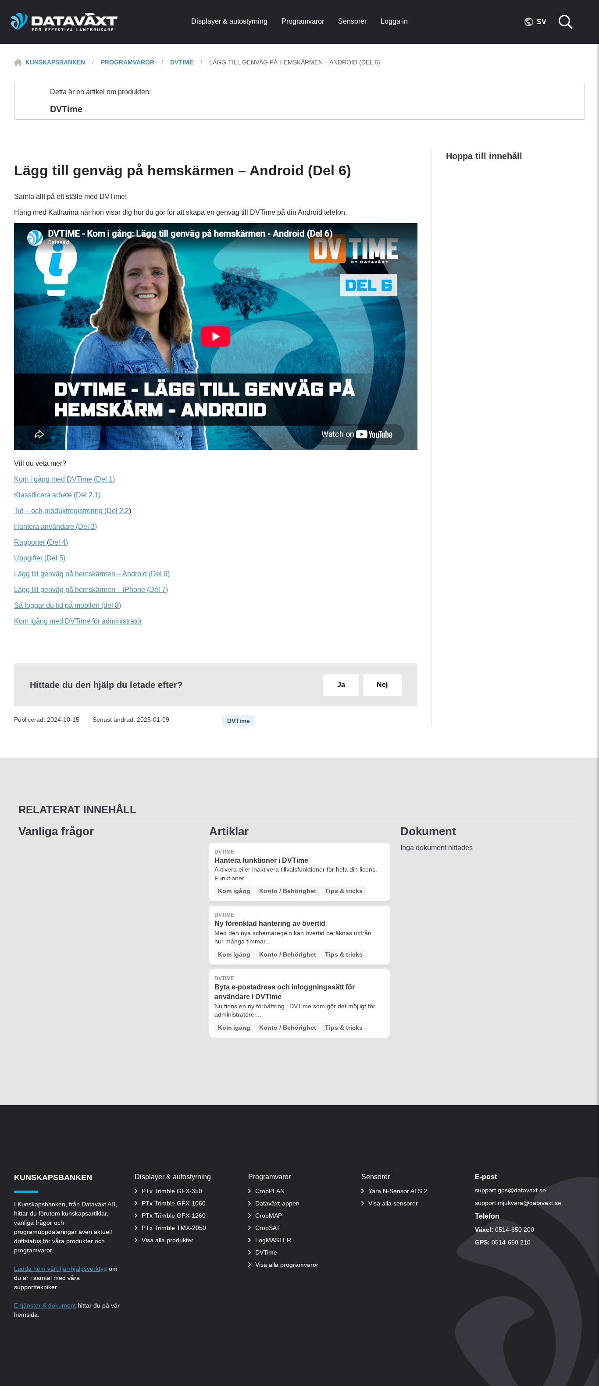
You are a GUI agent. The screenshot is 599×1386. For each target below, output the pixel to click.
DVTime (181, 62)
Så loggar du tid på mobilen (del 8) (67, 605)
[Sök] (571, 22)
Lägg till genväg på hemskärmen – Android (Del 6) (92, 574)
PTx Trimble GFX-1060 (174, 1203)
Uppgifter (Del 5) (39, 558)
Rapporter (30, 542)
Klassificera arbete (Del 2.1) (57, 495)
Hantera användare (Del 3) (55, 526)
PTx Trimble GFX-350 (172, 1191)
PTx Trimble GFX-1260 (174, 1215)
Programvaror (127, 62)
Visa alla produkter (167, 1240)
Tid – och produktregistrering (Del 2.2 (71, 510)
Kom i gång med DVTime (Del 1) (64, 479)
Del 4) (58, 542)
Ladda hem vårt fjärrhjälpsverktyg (60, 1268)
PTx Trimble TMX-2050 (174, 1227)
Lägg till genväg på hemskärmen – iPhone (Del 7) (91, 589)
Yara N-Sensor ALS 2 (397, 1191)
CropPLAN (270, 1191)
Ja (341, 684)
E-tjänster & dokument (45, 1305)
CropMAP (268, 1215)
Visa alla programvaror (286, 1264)
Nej (382, 684)
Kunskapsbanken (55, 62)
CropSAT (267, 1227)
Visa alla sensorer (393, 1203)
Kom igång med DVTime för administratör (78, 621)
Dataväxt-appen (277, 1203)
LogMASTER (273, 1240)
